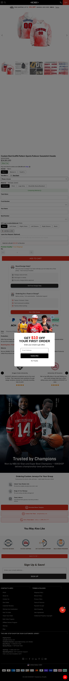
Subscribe (34, 356)
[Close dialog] (52, 317)
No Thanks (34, 361)
